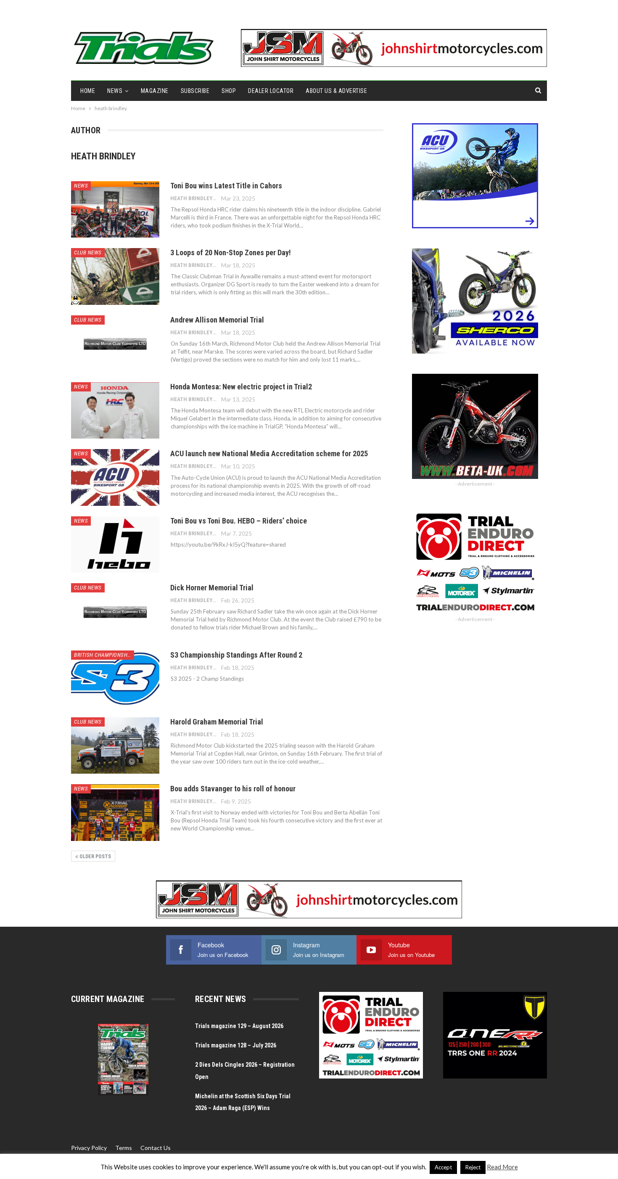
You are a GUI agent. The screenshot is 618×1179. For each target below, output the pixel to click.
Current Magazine (107, 999)
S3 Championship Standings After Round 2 (236, 654)
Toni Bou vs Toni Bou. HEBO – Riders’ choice (238, 520)
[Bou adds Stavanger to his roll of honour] (115, 812)
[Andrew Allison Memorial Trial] (115, 343)
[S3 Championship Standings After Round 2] (115, 678)
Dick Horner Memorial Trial (212, 587)
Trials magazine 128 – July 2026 (235, 1045)
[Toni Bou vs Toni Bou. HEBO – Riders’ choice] (115, 544)
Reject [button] (473, 1167)
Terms (123, 1147)
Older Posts (94, 856)
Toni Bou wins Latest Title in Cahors (226, 185)
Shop (229, 90)
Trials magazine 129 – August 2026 (239, 1026)
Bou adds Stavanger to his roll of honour (233, 788)
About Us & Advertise (336, 90)
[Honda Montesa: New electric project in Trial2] (115, 410)
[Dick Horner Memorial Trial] (115, 611)
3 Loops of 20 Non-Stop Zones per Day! (230, 252)
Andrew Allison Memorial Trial (217, 319)
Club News (88, 252)
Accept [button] (443, 1167)
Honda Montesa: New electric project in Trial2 (241, 386)
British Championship (103, 655)
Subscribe (195, 90)
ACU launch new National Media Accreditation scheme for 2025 (269, 453)
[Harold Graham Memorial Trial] (115, 745)
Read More (502, 1167)
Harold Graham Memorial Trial (216, 721)
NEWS (114, 90)
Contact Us (155, 1147)
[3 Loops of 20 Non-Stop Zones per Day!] (115, 276)
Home (87, 90)
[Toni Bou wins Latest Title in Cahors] (115, 209)
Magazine (155, 90)
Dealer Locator (270, 90)
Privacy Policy (89, 1147)
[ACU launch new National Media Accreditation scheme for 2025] (115, 477)
